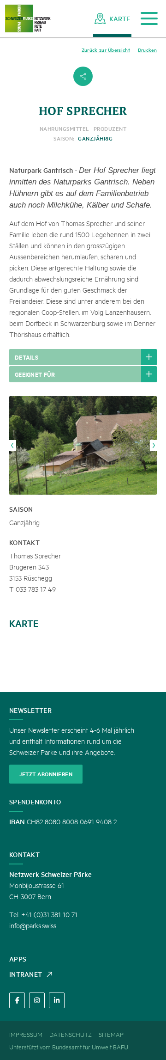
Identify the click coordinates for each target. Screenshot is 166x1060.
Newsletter (30, 710)
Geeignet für (35, 374)
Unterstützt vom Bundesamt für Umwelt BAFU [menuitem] (68, 1046)
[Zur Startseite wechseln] (28, 18)
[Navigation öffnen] (149, 18)
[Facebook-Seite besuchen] (17, 1000)
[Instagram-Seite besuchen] (37, 1000)
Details (26, 357)
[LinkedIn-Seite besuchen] (57, 1000)
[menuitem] (112, 18)
